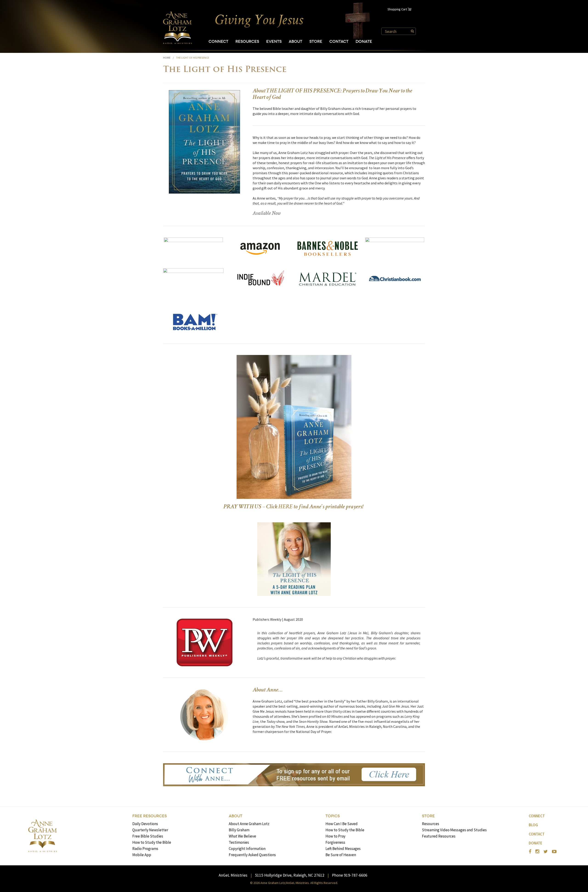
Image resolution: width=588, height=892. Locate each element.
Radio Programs (145, 848)
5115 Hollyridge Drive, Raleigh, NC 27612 (289, 875)
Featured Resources (438, 836)
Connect (218, 41)
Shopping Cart (397, 9)
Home (166, 57)
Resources (247, 41)
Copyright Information (247, 848)
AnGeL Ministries (233, 875)
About (295, 41)
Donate (364, 41)
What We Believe (242, 836)
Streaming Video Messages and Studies (454, 829)
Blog (533, 824)
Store (315, 41)
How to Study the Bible (151, 842)
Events (274, 41)
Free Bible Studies (147, 836)
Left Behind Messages (343, 848)
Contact (338, 41)
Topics (332, 816)
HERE (285, 507)
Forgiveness (335, 842)
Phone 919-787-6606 (349, 875)
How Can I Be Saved (341, 823)
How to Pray (335, 836)
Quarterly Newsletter (150, 829)
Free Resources (149, 816)
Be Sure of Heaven (340, 854)
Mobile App (141, 854)
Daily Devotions (145, 823)
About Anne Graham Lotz (249, 823)
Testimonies (239, 842)
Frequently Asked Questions (252, 854)
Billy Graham (239, 829)
